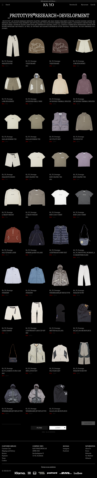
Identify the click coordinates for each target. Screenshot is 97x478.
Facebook (66, 451)
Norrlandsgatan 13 (38, 453)
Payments (5, 456)
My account (84, 5)
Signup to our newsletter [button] (48, 467)
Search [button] (8, 5)
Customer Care (6, 448)
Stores (87, 451)
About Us (88, 448)
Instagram (66, 448)
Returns (4, 453)
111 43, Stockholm (37, 456)
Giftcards (88, 458)
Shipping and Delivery (8, 451)
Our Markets (89, 456)
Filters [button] (39, 428)
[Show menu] (3, 5)
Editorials (88, 453)
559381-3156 (36, 451)
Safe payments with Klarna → (48, 1)
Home (43, 432)
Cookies (4, 460)
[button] (93, 5)
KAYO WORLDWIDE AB (39, 448)
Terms (3, 458)
